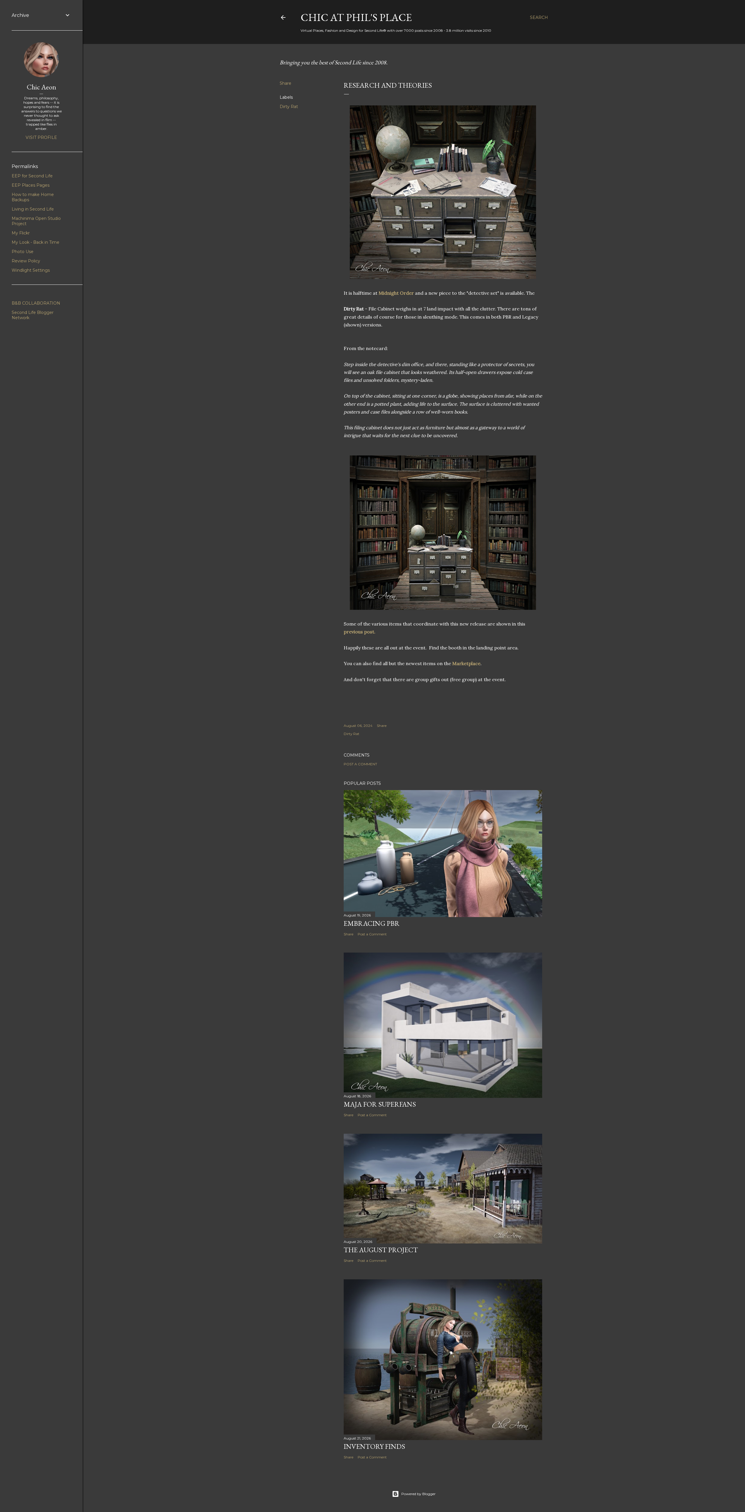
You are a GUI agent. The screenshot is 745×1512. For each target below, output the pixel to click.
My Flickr (21, 233)
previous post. (360, 632)
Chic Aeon (41, 86)
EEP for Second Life (32, 176)
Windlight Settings (31, 270)
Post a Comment (360, 764)
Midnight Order (396, 293)
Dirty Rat (289, 106)
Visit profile (41, 137)
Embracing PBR (372, 923)
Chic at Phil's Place (356, 17)
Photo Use (22, 251)
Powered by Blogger (418, 1494)
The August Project (381, 1249)
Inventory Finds (374, 1446)
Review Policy (26, 261)
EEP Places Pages (30, 185)
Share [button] (285, 83)
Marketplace (466, 663)
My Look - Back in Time (35, 242)
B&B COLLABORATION (36, 303)
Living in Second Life (33, 209)
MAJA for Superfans (380, 1104)
